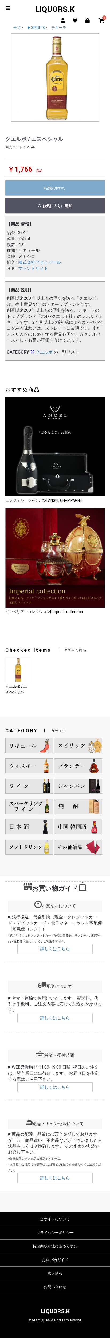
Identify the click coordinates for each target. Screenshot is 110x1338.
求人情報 (55, 1273)
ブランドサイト (33, 268)
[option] (55, 77)
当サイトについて (55, 1219)
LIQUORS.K (55, 9)
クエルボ (44, 352)
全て (17, 28)
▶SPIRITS (36, 28)
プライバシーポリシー (55, 1232)
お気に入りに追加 (56, 206)
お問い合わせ (55, 1287)
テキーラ (58, 28)
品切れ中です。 (56, 188)
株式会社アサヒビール (39, 262)
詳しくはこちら (55, 948)
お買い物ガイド (55, 1260)
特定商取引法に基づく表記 (55, 1246)
